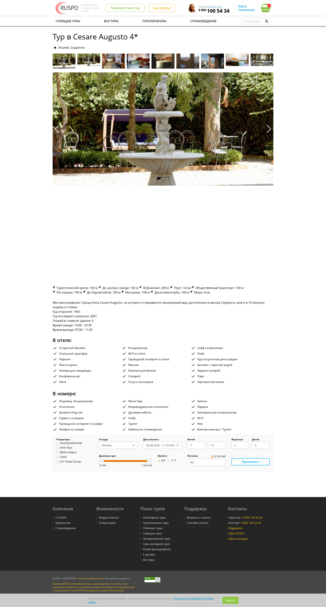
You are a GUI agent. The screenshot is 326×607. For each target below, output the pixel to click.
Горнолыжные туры (156, 523)
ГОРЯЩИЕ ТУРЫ (68, 21)
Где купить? (162, 8)
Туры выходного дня (156, 544)
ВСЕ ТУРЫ (111, 21)
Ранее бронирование (157, 549)
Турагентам (62, 523)
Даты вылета (151, 439)
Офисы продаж (238, 538)
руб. (163, 460)
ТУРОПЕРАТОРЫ (154, 21)
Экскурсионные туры (156, 538)
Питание (192, 456)
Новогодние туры (154, 517)
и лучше (220, 456)
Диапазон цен (107, 456)
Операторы (63, 439)
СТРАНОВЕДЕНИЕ (203, 21)
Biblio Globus (68, 452)
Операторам (107, 523)
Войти (243, 6)
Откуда (103, 439)
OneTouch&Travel (71, 443)
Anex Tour (66, 447)
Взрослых (237, 439)
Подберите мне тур (125, 8)
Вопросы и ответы (199, 517)
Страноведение (65, 528)
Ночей (191, 439)
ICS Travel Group (70, 461)
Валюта (162, 456)
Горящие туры (152, 533)
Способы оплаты (197, 523)
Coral (63, 457)
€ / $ (173, 460)
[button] (268, 129)
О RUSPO (61, 517)
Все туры (149, 560)
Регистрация (246, 9)
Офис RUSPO (236, 533)
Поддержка (235, 528)
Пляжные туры (152, 528)
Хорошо (230, 600)
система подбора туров (91, 578)
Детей (255, 439)
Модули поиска (109, 517)
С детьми (149, 554)
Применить (250, 462)
